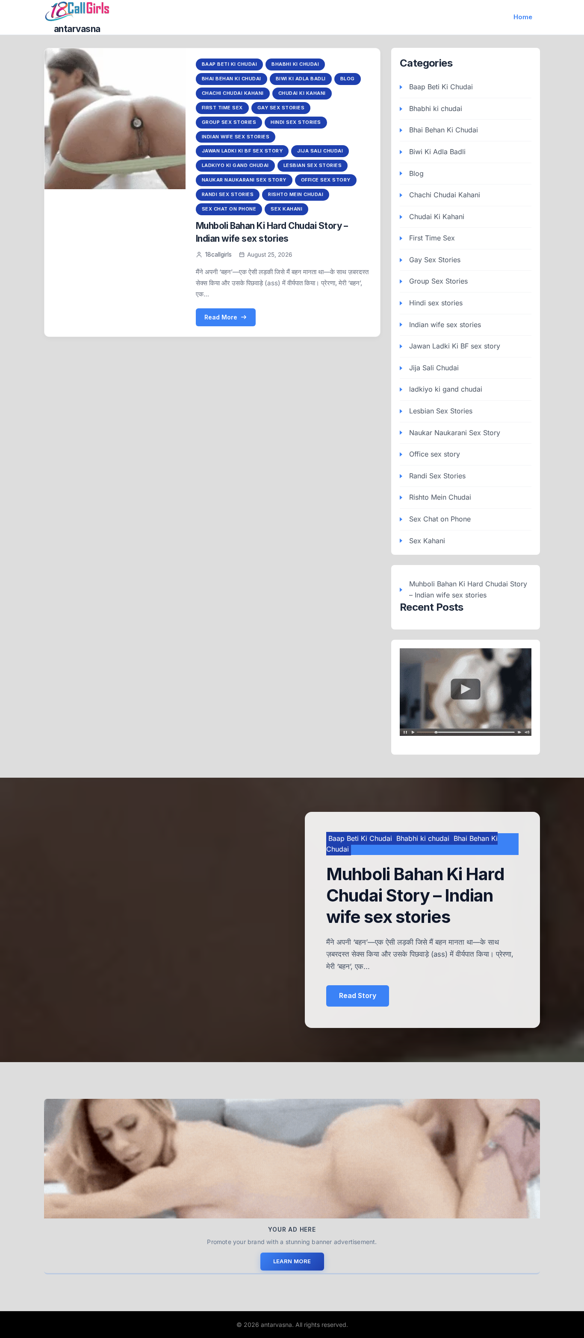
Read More (220, 317)
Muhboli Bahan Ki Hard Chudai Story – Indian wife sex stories (468, 589)
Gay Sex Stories (281, 108)
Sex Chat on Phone (229, 209)
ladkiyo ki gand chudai (235, 165)
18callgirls (218, 254)
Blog (347, 79)
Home (522, 17)
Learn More (292, 1261)
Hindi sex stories (296, 122)
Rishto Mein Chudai (295, 194)
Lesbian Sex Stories (312, 165)
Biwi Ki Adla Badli (301, 79)
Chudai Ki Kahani (302, 93)
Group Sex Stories (229, 122)
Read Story (357, 995)
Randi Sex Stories (228, 194)
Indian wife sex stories (236, 137)
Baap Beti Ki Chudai (229, 64)
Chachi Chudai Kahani (233, 93)
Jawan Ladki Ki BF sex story (242, 151)
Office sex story (326, 180)
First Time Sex (222, 108)
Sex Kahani (286, 209)
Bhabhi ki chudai (295, 64)
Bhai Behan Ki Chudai (231, 79)
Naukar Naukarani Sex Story (244, 180)
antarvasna (77, 28)
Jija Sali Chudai (320, 151)
